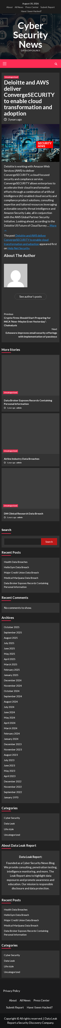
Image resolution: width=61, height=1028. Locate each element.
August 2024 (11, 701)
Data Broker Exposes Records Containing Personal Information (26, 585)
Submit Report (48, 7)
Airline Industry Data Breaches (21, 458)
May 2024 (9, 717)
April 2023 (9, 776)
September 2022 (13, 791)
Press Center (31, 7)
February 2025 (12, 669)
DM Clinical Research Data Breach (23, 513)
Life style (9, 829)
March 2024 (10, 728)
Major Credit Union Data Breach (21, 572)
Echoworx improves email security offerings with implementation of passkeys (31, 332)
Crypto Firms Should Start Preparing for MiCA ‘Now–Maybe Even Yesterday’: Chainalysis (27, 319)
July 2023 (9, 760)
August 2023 (11, 754)
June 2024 (9, 712)
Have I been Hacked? (31, 11)
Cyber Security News (30, 35)
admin (19, 408)
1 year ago (11, 408)
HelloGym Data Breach (16, 567)
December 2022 (12, 781)
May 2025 (9, 653)
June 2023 (9, 765)
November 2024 (13, 685)
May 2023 (9, 770)
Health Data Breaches (16, 561)
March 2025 (10, 664)
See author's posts (30, 296)
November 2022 (13, 786)
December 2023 (12, 744)
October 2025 (11, 627)
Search (6, 530)
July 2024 (9, 706)
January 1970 (11, 797)
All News (19, 7)
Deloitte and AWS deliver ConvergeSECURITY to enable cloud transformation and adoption (26, 240)
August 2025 (11, 637)
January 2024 (11, 738)
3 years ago (15, 119)
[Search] (56, 64)
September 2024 (13, 696)
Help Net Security (18, 248)
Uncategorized (11, 77)
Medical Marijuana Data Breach (21, 577)
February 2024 (12, 733)
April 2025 (9, 658)
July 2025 (9, 643)
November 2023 (13, 749)
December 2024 (12, 680)
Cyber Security (12, 817)
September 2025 (13, 632)
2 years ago (12, 517)
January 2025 (11, 674)
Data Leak (9, 823)
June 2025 (9, 648)
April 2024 (9, 722)
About (9, 7)
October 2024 (11, 690)
